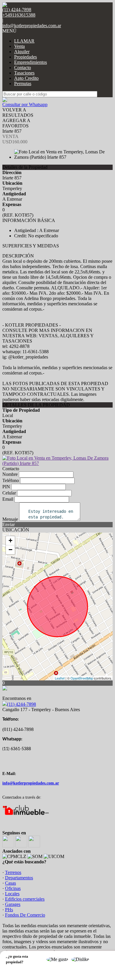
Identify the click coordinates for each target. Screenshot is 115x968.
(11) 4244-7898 (21, 704)
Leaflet (60, 678)
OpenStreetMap (81, 678)
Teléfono (10, 480)
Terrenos (13, 872)
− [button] (10, 549)
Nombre (10, 474)
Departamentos (19, 877)
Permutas (22, 83)
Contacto (22, 67)
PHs (9, 909)
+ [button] (10, 540)
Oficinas (13, 888)
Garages (12, 904)
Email (7, 499)
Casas (10, 883)
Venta (19, 46)
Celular (9, 492)
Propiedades (25, 56)
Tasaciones (24, 72)
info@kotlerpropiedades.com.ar (31, 25)
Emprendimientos (30, 62)
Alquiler (21, 51)
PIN (6, 486)
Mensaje (10, 519)
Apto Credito (26, 78)
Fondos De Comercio (25, 914)
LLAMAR (24, 40)
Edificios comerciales (25, 898)
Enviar (8, 524)
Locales (12, 893)
